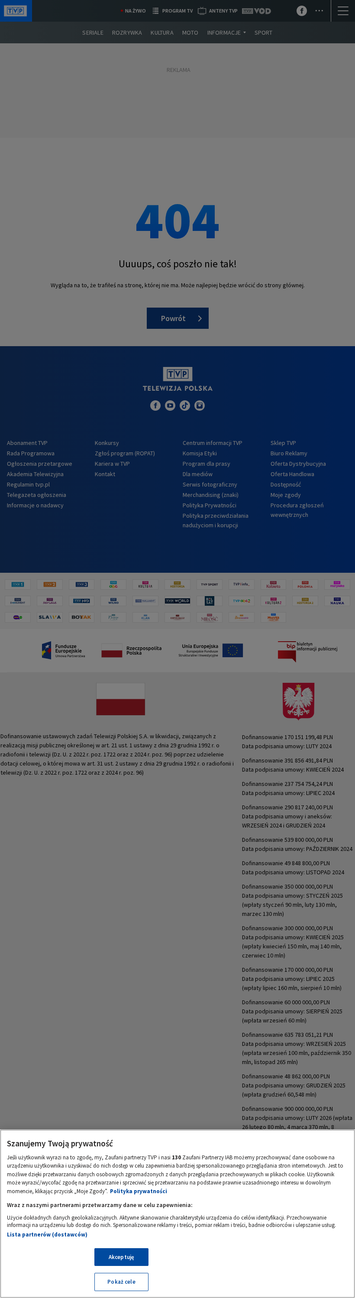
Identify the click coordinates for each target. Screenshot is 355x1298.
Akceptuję (121, 1257)
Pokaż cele (121, 1281)
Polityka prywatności (138, 1191)
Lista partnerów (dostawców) (47, 1234)
